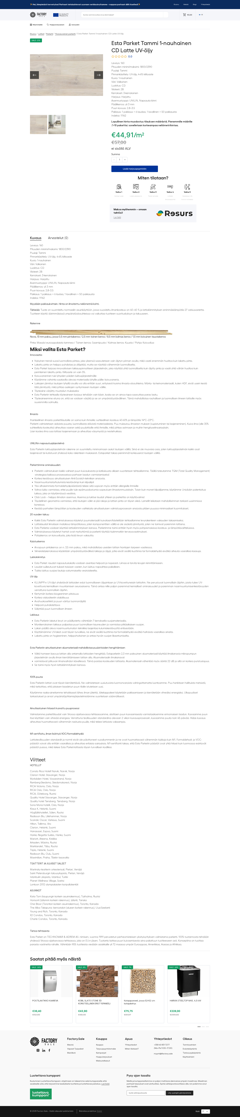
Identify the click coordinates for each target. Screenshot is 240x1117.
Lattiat (41, 34)
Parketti (49, 34)
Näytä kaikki (37, 25)
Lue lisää (117, 217)
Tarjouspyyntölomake (106, 1049)
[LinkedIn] (43, 1050)
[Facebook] (49, 1050)
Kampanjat (101, 1053)
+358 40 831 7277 (162, 1045)
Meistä (185, 4)
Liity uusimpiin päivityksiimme (179, 1093)
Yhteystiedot (205, 4)
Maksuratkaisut (103, 1061)
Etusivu (176, 4)
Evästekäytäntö (190, 1049)
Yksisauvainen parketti (65, 34)
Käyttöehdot (188, 1057)
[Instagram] (38, 1050)
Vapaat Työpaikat (75, 1049)
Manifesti (71, 1053)
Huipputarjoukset (57, 25)
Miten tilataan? (132, 1049)
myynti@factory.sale (163, 1054)
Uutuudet (75, 25)
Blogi (195, 4)
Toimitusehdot (189, 1045)
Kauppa (99, 1045)
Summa (115, 154)
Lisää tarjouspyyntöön (134, 169)
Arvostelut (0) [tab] (58, 238)
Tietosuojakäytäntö (192, 1053)
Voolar (99, 1111)
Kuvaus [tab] (35, 238)
